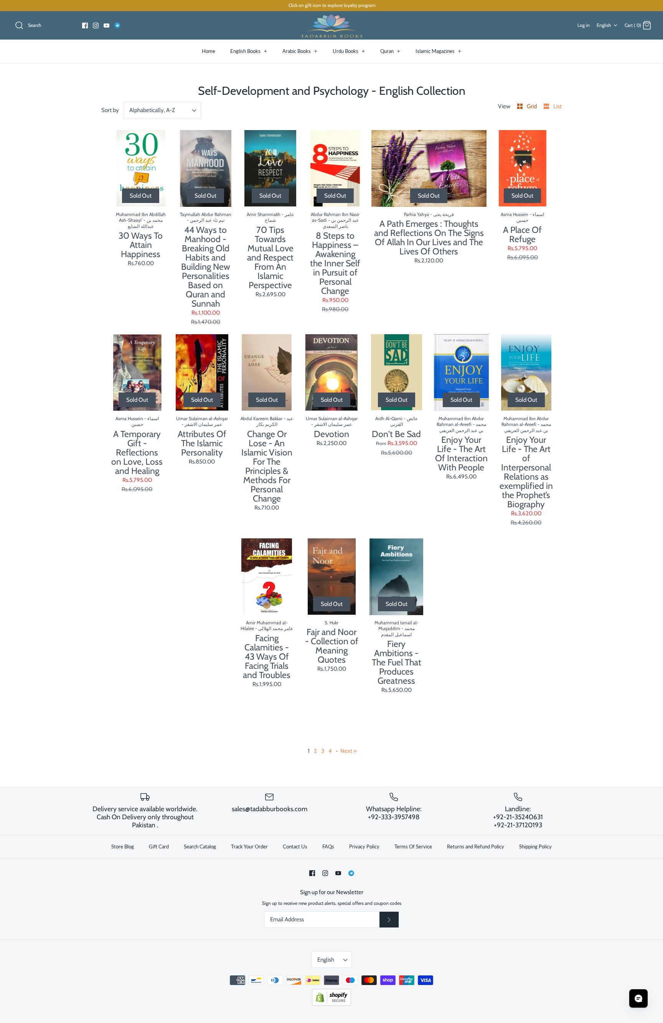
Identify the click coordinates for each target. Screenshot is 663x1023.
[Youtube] (106, 25)
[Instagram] (96, 25)
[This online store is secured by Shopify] (331, 1004)
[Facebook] (85, 25)
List (557, 106)
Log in (583, 25)
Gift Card (159, 846)
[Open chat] (638, 998)
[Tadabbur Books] (331, 25)
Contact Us (295, 846)
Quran (390, 51)
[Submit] (389, 920)
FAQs (328, 846)
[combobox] (162, 110)
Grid (532, 106)
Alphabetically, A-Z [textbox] (152, 110)
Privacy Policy (364, 846)
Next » (348, 750)
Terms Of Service (413, 846)
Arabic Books (299, 51)
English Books (248, 51)
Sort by (110, 110)
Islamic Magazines (438, 51)
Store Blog (122, 846)
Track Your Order (249, 846)
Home (208, 51)
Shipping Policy (535, 846)
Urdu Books (349, 51)
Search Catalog (200, 846)
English (604, 25)
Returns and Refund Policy (475, 846)
